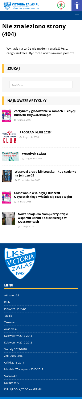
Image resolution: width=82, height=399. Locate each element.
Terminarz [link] (10, 322)
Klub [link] (7, 302)
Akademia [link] (10, 329)
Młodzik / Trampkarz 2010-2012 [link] (23, 369)
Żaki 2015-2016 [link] (13, 356)
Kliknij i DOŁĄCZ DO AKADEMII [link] (23, 389)
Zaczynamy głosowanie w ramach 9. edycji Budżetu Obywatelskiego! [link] (44, 113)
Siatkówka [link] (10, 376)
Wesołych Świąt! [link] (34, 154)
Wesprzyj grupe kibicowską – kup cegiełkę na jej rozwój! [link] (45, 173)
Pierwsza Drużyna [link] (15, 309)
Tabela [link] (8, 316)
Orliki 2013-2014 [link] (14, 362)
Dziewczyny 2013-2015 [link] (18, 336)
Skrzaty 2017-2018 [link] (15, 349)
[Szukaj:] (41, 84)
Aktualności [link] (11, 295)
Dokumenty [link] (11, 383)
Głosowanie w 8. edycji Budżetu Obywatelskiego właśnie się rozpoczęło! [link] (43, 195)
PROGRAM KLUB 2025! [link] (36, 132)
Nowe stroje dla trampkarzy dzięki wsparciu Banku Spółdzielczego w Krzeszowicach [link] (43, 218)
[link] (34, 8)
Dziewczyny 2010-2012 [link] (18, 342)
